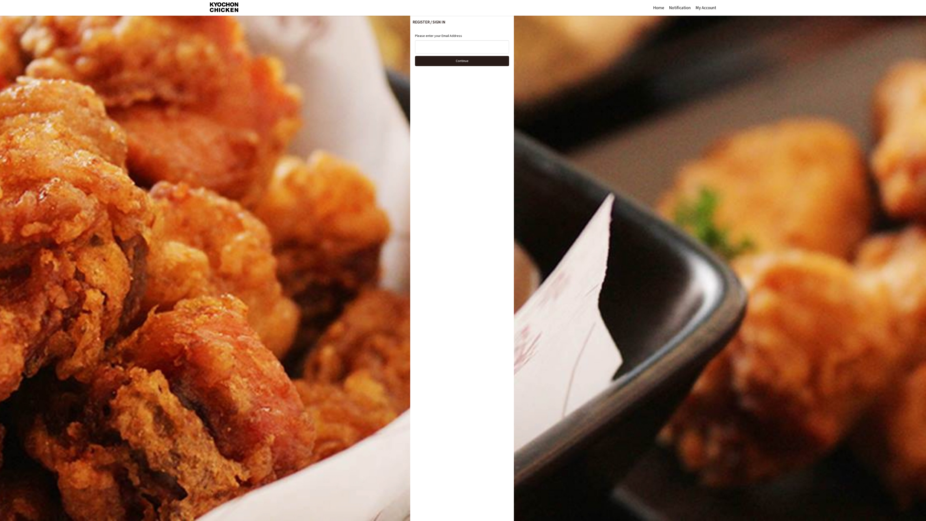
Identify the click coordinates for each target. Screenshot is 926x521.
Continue (462, 61)
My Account (705, 8)
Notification (680, 8)
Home (658, 8)
